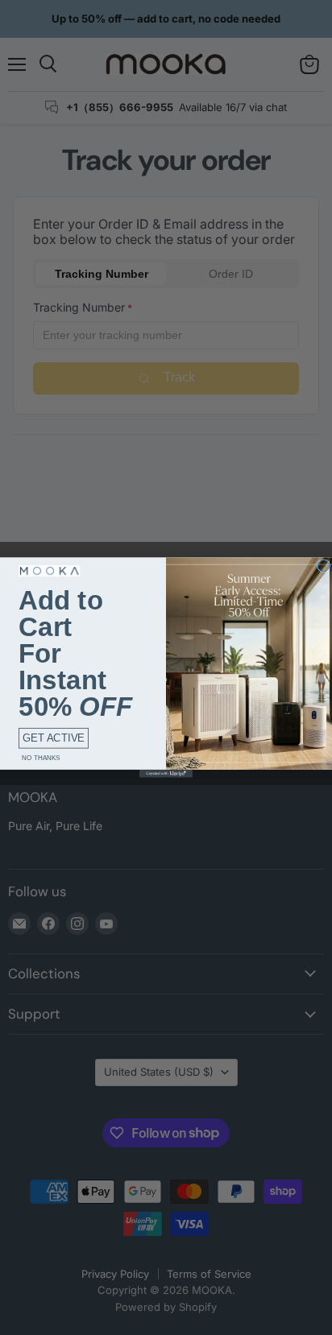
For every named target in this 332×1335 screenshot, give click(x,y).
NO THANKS (41, 758)
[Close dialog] (323, 566)
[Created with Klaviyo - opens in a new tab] (166, 774)
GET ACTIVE (54, 738)
